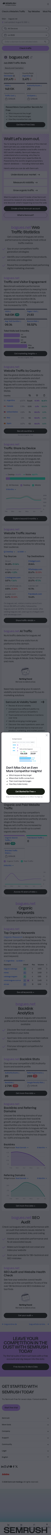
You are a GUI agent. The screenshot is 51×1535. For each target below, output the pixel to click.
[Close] (47, 735)
